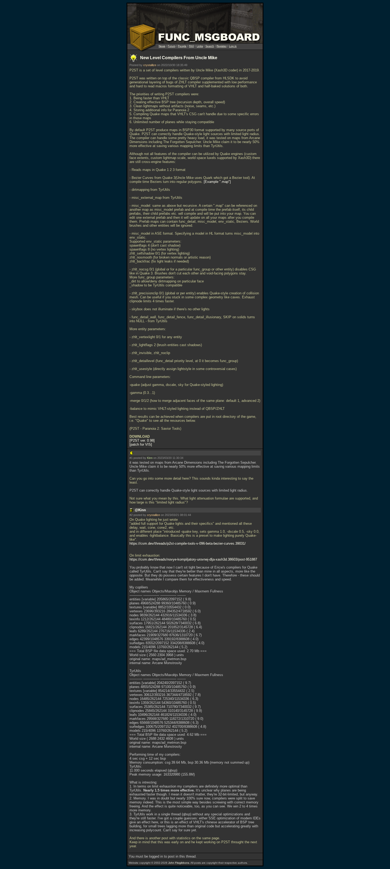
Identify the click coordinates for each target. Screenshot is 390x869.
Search (209, 46)
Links (200, 46)
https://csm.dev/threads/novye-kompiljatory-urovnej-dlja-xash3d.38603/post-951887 (193, 559)
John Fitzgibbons (178, 862)
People (182, 46)
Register (221, 46)
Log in (233, 46)
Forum (171, 46)
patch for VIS (141, 444)
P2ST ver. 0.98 (142, 440)
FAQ (191, 46)
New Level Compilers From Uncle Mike (178, 57)
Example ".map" (217, 182)
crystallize (149, 65)
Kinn (150, 457)
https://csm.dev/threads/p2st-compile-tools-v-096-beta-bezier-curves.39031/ (187, 543)
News (162, 46)
